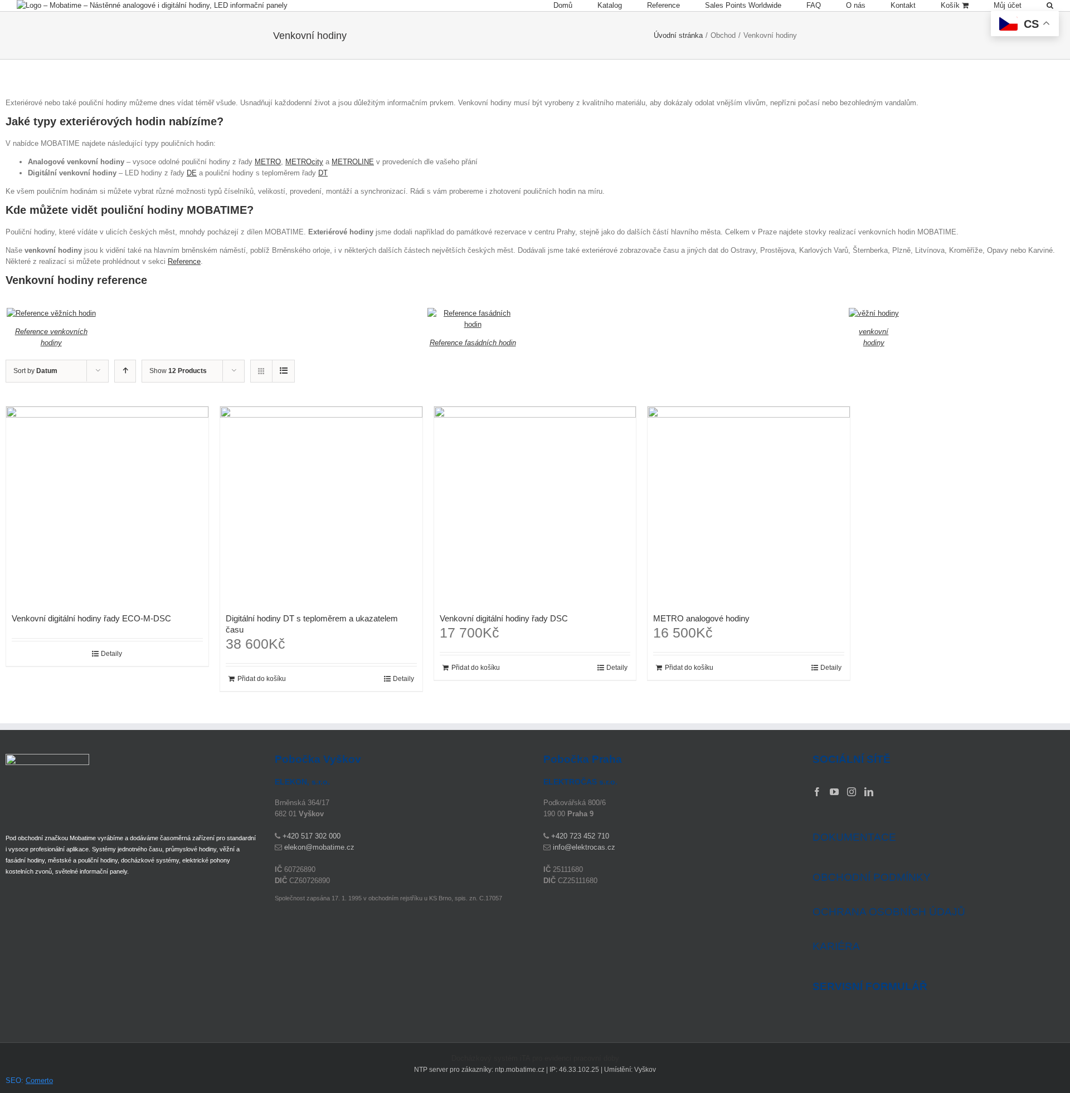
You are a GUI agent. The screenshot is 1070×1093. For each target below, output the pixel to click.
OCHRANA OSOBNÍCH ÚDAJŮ (889, 912)
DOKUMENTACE (854, 837)
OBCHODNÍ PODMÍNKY (872, 877)
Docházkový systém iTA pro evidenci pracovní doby (535, 1058)
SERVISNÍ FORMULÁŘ (870, 986)
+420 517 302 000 (312, 836)
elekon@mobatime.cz (319, 847)
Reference (184, 261)
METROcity (304, 162)
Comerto (39, 1080)
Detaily (111, 654)
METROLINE (353, 162)
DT (323, 173)
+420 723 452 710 (580, 836)
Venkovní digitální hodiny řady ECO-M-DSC (91, 618)
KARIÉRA (836, 946)
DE (192, 173)
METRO (268, 162)
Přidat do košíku (261, 679)
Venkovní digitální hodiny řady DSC (504, 618)
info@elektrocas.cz (584, 847)
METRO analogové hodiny (701, 618)
